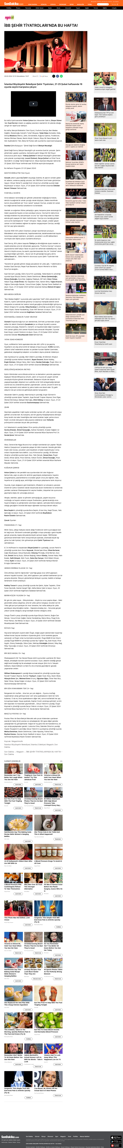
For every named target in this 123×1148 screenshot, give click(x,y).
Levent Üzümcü (31, 158)
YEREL (90, 4)
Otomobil (68, 8)
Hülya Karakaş (30, 307)
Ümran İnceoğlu (49, 458)
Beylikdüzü (47, 513)
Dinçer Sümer (56, 120)
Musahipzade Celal (25, 335)
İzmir (25, 178)
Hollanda (50, 420)
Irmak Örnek (19, 282)
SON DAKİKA (32, 4)
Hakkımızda (4, 1142)
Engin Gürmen (9, 362)
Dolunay (34, 553)
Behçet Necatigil (45, 146)
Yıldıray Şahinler (29, 156)
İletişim (14, 1142)
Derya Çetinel (43, 158)
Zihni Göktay (38, 400)
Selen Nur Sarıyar (37, 558)
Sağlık (87, 8)
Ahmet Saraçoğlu (23, 430)
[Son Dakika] (13, 3)
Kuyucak (30, 550)
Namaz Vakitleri (85, 1136)
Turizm (96, 8)
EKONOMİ (62, 4)
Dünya (43, 1136)
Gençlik (7, 178)
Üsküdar (56, 186)
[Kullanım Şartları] (30, 1147)
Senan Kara (47, 455)
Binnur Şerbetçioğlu (49, 276)
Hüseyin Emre (9, 678)
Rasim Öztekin (10, 515)
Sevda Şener (9, 435)
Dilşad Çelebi (33, 548)
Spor (56, 1136)
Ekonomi (50, 1136)
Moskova (13, 136)
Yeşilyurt (32, 676)
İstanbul (7, 146)
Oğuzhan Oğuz (42, 678)
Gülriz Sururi (9, 256)
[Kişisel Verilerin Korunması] (78, 1147)
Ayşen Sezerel (37, 359)
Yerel (69, 1136)
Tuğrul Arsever (56, 282)
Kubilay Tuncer (10, 585)
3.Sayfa (114, 8)
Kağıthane (31, 312)
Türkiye (32, 243)
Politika (9, 8)
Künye (18, 1142)
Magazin (63, 1136)
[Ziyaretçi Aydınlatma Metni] (93, 1147)
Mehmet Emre (24, 678)
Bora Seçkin (9, 510)
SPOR (71, 4)
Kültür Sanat (39, 8)
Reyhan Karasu (10, 734)
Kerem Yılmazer (10, 188)
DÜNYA (53, 4)
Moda (58, 8)
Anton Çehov (28, 120)
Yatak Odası (43, 133)
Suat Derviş (12, 123)
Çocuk (6, 520)
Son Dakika (29, 1136)
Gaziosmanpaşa (33, 402)
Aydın (12, 561)
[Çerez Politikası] (65, 1147)
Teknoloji (28, 8)
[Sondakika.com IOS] (116, 1137)
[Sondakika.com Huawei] (116, 1145)
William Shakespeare (12, 673)
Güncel (37, 1136)
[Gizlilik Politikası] (40, 1147)
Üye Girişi (114, 4)
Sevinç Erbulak (10, 430)
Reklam (10, 1142)
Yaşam (78, 8)
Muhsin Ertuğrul (54, 287)
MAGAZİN (80, 4)
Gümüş (44, 555)
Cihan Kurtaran (53, 550)
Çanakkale (29, 324)
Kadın (50, 8)
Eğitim (105, 8)
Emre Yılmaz (52, 279)
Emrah (10, 555)
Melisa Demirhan (10, 731)
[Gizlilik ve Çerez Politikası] (53, 1147)
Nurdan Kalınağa (42, 362)
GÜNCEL (44, 4)
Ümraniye (45, 365)
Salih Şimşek (15, 558)
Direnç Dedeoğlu (10, 279)
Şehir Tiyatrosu (44, 540)
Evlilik (50, 347)
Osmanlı (7, 322)
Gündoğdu (43, 643)
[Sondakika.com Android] (116, 1141)
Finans (18, 8)
